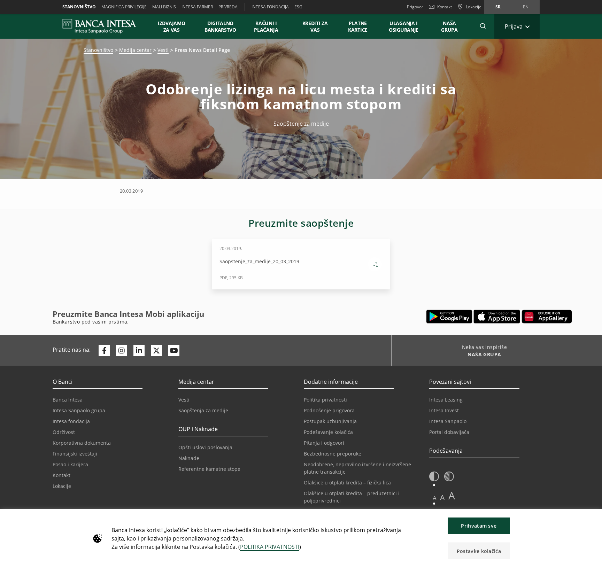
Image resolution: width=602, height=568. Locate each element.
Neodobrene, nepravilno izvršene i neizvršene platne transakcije (357, 468)
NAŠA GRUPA (449, 26)
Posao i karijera (70, 464)
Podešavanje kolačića (328, 432)
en (525, 7)
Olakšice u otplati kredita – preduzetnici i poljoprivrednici (352, 497)
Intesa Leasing (446, 399)
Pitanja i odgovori (324, 442)
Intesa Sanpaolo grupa (79, 410)
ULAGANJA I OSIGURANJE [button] (403, 26)
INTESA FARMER (197, 7)
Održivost (64, 432)
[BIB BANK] (103, 26)
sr (498, 7)
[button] (482, 26)
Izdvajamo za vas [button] (174, 26)
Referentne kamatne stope (209, 469)
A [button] (435, 498)
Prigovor (415, 7)
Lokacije (62, 486)
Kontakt (444, 7)
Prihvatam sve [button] (478, 525)
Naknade (188, 458)
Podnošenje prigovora (329, 410)
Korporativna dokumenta (82, 442)
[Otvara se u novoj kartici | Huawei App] (547, 317)
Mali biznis (164, 7)
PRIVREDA (228, 7)
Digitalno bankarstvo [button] (220, 26)
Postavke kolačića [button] (479, 551)
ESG (298, 7)
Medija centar (135, 50)
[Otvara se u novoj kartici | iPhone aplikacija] (496, 317)
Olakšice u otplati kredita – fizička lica (347, 482)
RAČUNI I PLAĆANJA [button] (266, 26)
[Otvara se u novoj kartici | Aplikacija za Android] (449, 317)
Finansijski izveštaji (75, 453)
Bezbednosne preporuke (332, 453)
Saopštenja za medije (203, 410)
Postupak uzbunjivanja (330, 421)
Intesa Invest (444, 410)
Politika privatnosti (325, 399)
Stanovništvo (79, 7)
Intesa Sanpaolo (447, 421)
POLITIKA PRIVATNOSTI (269, 547)
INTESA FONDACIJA (270, 7)
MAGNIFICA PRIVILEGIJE (124, 7)
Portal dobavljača (449, 432)
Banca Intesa (68, 399)
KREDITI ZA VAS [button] (311, 26)
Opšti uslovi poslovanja (205, 447)
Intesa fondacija (71, 421)
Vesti (163, 50)
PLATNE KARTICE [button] (358, 26)
